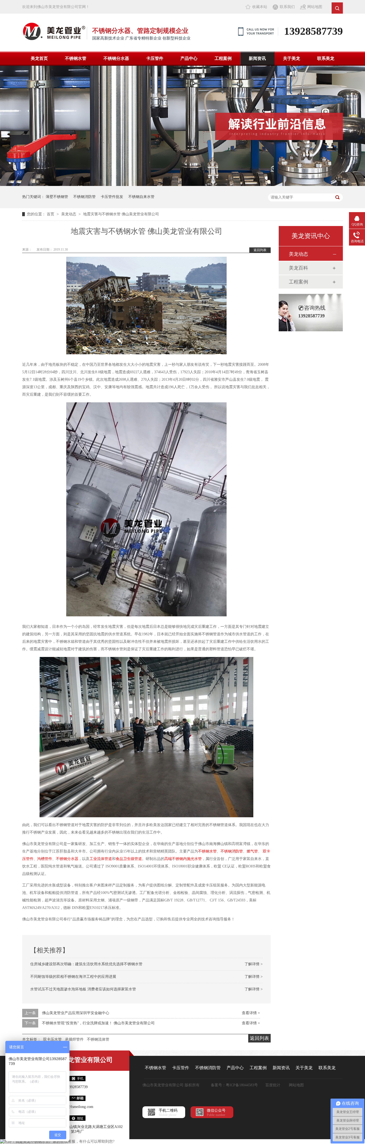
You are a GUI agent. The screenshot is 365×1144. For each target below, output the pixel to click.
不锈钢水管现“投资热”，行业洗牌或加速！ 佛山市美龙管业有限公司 (98, 1023)
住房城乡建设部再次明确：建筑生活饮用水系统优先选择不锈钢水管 (86, 964)
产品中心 (188, 58)
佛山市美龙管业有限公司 (77, 1059)
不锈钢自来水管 (141, 197)
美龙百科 (298, 268)
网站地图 (314, 7)
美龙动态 (69, 214)
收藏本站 (259, 7)
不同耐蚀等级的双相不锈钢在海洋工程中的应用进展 (73, 977)
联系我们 (287, 7)
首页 (51, 214)
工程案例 (223, 58)
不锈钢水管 (75, 58)
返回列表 (260, 250)
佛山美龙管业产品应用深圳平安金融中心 (75, 1013)
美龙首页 (39, 58)
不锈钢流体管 (98, 1039)
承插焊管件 (74, 1039)
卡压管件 (154, 58)
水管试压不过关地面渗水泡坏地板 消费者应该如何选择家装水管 (83, 989)
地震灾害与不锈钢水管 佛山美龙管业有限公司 (121, 214)
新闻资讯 (257, 58)
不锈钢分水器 (116, 58)
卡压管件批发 (112, 197)
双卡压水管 (52, 1039)
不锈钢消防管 (84, 197)
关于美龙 (291, 58)
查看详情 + (251, 1013)
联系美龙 (325, 58)
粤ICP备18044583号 (242, 1085)
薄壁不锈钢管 (57, 197)
